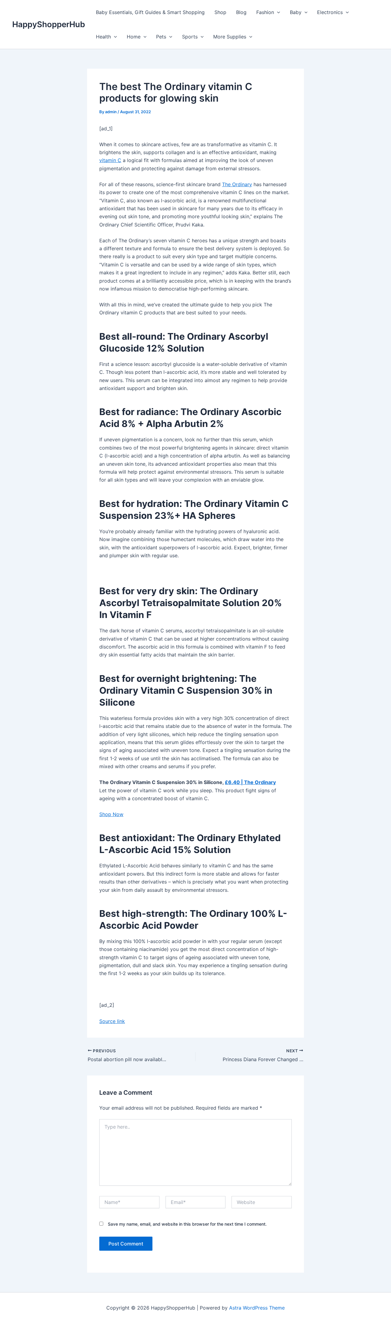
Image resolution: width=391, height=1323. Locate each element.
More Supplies (229, 37)
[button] (277, 12)
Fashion (265, 12)
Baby (295, 12)
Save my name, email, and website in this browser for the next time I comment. (187, 1224)
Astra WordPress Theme (257, 1308)
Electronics (330, 12)
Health (103, 37)
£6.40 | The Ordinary (250, 782)
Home (134, 37)
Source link (112, 1021)
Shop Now (111, 814)
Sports (190, 37)
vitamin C (110, 160)
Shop (220, 12)
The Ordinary (237, 184)
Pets (161, 37)
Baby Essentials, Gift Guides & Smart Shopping (150, 12)
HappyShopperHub (48, 24)
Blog (241, 12)
